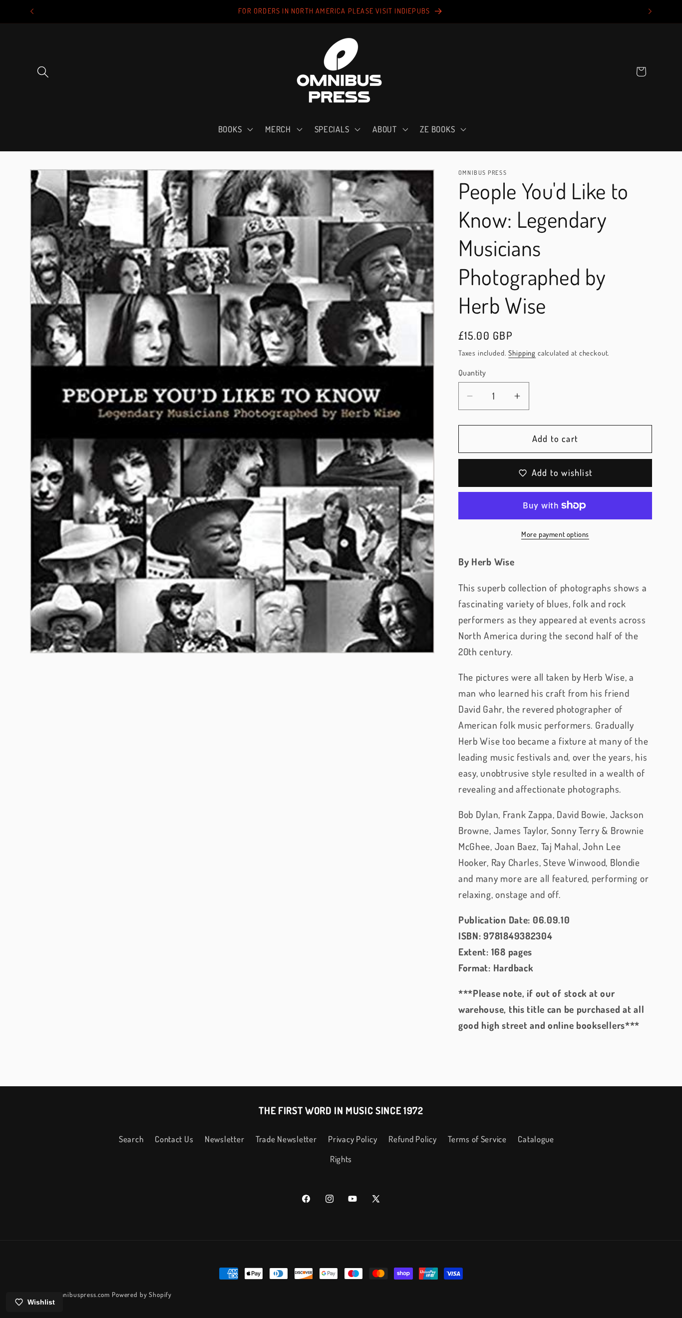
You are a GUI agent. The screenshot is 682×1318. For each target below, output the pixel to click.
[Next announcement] (650, 11)
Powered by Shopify (142, 1294)
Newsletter (224, 1139)
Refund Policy (412, 1139)
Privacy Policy (352, 1139)
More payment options (555, 533)
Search (131, 1139)
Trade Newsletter (286, 1139)
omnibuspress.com (82, 1294)
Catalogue (536, 1139)
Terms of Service (477, 1139)
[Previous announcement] (32, 11)
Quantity (472, 373)
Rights (341, 1159)
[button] (43, 71)
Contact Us (174, 1139)
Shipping (522, 352)
